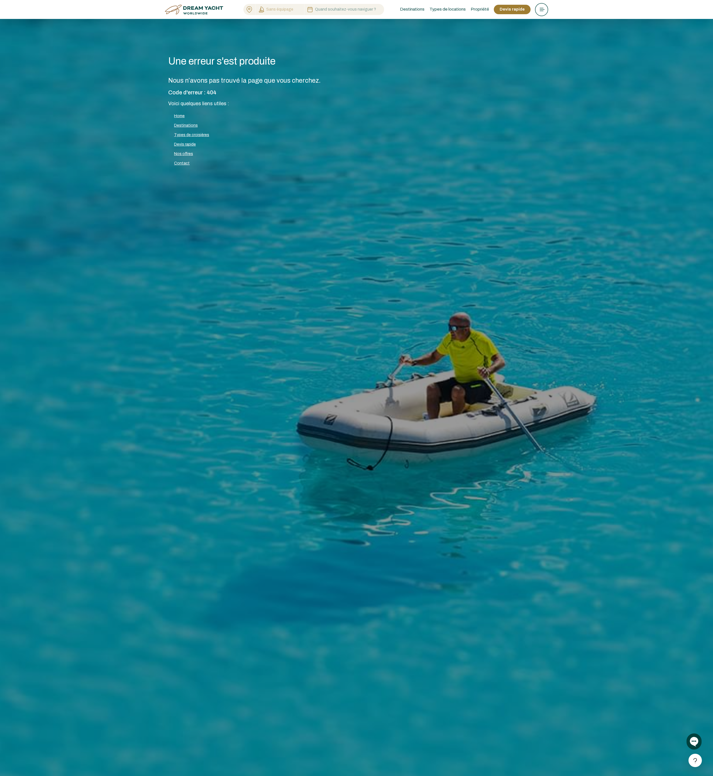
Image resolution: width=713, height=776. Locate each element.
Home (179, 116)
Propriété (480, 9)
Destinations (186, 125)
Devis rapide (512, 9)
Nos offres (183, 154)
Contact (182, 163)
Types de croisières (191, 135)
